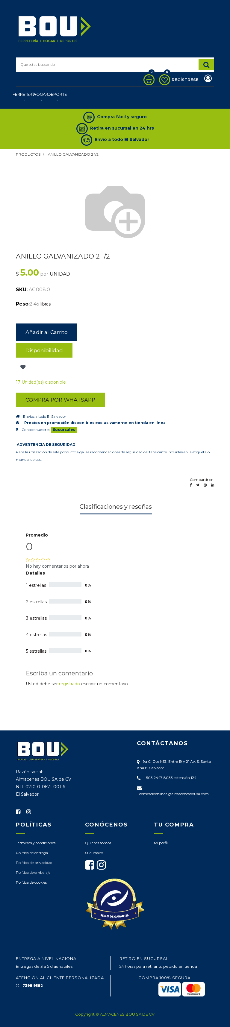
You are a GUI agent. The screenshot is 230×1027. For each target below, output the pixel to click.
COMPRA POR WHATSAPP (60, 399)
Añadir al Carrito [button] (46, 332)
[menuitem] (24, 98)
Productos (28, 154)
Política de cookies (31, 882)
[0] (147, 79)
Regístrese (186, 79)
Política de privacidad (34, 862)
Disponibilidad (44, 350)
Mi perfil (161, 843)
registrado (69, 683)
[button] (22, 367)
